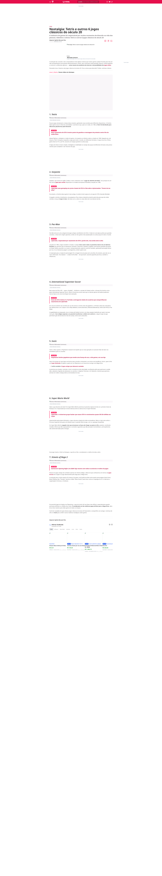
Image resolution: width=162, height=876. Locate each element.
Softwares (56, 529)
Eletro (77, 529)
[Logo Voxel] (66, 2)
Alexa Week (62, 529)
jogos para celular (60, 182)
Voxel (50, 26)
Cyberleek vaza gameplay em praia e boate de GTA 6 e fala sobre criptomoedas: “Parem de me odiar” (80, 189)
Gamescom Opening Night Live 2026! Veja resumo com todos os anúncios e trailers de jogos (79, 468)
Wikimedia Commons (72, 57)
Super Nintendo (55, 363)
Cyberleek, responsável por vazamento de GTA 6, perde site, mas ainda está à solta (77, 241)
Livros (73, 529)
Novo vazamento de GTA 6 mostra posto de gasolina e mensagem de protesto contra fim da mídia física (80, 133)
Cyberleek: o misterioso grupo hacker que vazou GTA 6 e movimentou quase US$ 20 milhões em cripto (81, 415)
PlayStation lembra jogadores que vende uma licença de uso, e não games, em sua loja (78, 357)
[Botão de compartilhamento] (105, 41)
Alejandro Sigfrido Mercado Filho (57, 40)
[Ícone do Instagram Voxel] (107, 1)
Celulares (68, 529)
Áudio (81, 529)
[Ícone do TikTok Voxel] (112, 1)
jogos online (107, 65)
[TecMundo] (52, 2)
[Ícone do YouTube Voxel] (109, 1)
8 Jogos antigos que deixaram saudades (72, 366)
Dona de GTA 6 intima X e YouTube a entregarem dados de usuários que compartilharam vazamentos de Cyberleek (79, 300)
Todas (51, 529)
